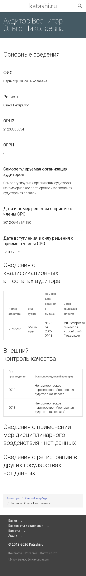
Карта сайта (48, 553)
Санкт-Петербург (36, 498)
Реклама (31, 553)
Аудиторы (13, 498)
